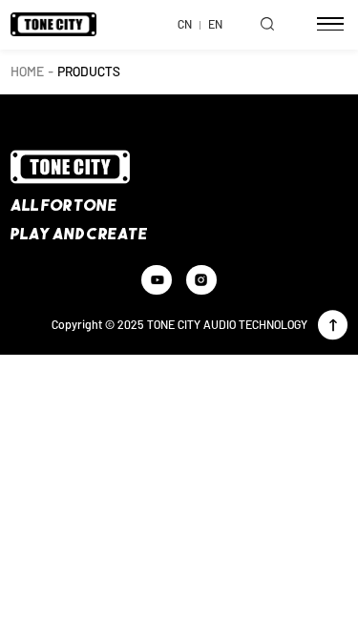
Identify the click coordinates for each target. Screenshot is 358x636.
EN (215, 23)
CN (185, 23)
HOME (27, 71)
